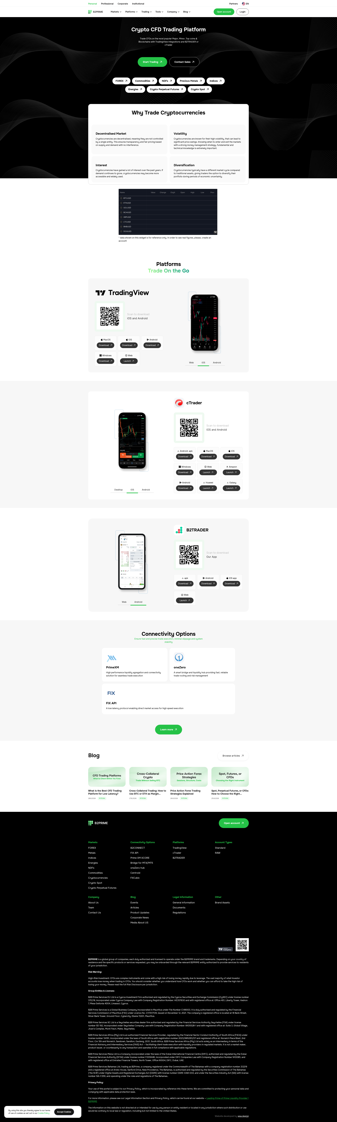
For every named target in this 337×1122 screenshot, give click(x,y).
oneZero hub (137, 867)
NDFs (167, 80)
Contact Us (94, 912)
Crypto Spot (200, 89)
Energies (135, 89)
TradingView (180, 847)
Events (134, 902)
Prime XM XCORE (139, 857)
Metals (91, 852)
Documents (179, 907)
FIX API (134, 852)
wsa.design (243, 1116)
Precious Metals (191, 80)
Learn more (168, 729)
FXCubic (135, 877)
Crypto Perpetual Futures (166, 89)
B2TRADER (179, 857)
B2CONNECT (137, 847)
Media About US (139, 922)
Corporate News (139, 917)
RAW (217, 852)
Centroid (135, 872)
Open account (224, 11)
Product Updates (139, 912)
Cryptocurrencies (98, 877)
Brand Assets (222, 902)
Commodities (144, 80)
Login (243, 11)
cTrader (177, 852)
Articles (134, 907)
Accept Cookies (64, 1112)
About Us (93, 902)
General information (184, 902)
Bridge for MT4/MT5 (141, 862)
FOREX (121, 80)
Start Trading (152, 62)
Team (91, 907)
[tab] (191, 363)
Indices (216, 80)
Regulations (179, 912)
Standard (220, 847)
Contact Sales (184, 62)
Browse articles (233, 755)
